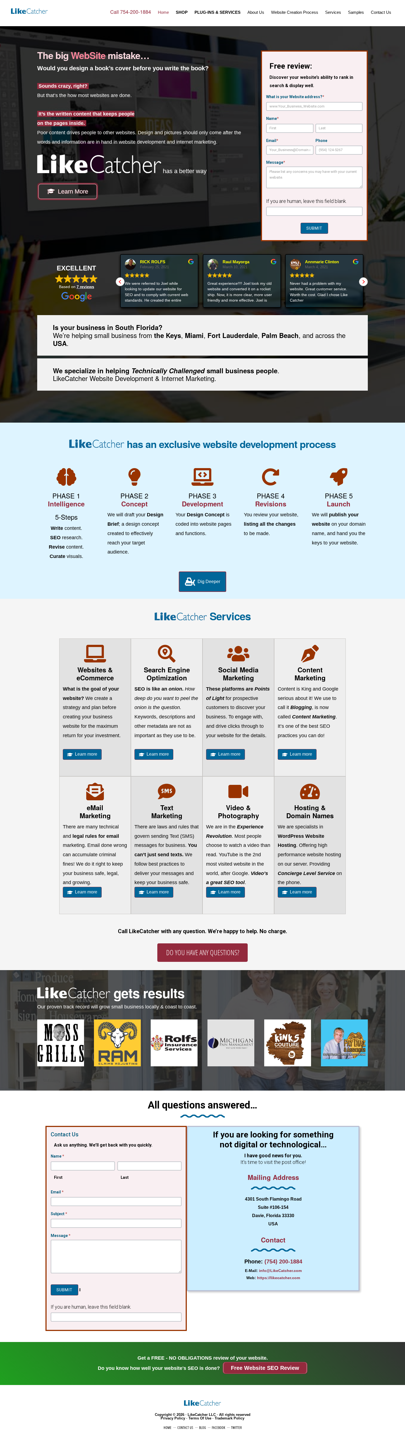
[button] (120, 282)
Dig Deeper (208, 581)
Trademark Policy (229, 1418)
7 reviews (85, 286)
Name (272, 118)
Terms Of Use (199, 1418)
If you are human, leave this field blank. (306, 201)
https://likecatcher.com (278, 1278)
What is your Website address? (295, 97)
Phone (321, 140)
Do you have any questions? (202, 952)
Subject (59, 1214)
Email (272, 140)
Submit (314, 228)
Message (275, 162)
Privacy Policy (173, 1418)
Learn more (86, 754)
